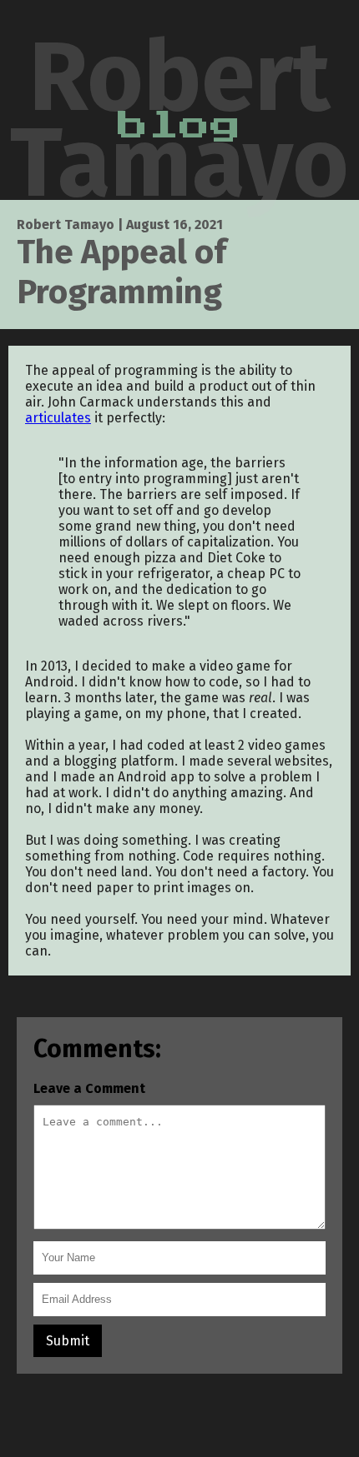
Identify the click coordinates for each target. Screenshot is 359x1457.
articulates (58, 418)
